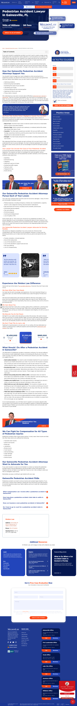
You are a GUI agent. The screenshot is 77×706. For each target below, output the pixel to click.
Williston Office (47, 690)
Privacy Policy (58, 704)
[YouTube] (13, 642)
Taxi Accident (56, 141)
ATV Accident (56, 116)
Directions (55, 637)
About (13, 2)
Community (6, 562)
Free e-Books (6, 564)
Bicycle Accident (57, 119)
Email (56, 77)
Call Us (44, 425)
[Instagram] (16, 642)
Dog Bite (55, 130)
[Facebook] (8, 642)
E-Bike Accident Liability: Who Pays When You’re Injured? (38, 571)
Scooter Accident (57, 136)
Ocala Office (46, 654)
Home (3, 48)
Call (46, 637)
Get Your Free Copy (62, 173)
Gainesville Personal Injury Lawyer (11, 48)
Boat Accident (56, 121)
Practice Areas (37, 2)
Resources (47, 2)
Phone (54, 71)
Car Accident (56, 125)
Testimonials (24, 636)
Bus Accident (56, 123)
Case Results (20, 2)
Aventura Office (48, 678)
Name (54, 65)
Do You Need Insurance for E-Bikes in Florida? (37, 566)
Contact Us (54, 2)
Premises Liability (57, 134)
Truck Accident (57, 143)
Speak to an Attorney (13, 32)
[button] (4, 337)
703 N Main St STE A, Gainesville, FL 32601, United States (11, 524)
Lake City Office (48, 666)
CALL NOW (65, 2)
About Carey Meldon (63, 52)
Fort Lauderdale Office (50, 642)
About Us (23, 632)
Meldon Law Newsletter (62, 100)
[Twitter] (10, 642)
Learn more (56, 572)
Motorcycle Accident (58, 132)
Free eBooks (24, 643)
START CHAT (67, 693)
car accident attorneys (25, 286)
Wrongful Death (57, 148)
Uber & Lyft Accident (58, 145)
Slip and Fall (56, 139)
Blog (4, 561)
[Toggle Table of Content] (45, 52)
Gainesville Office (48, 630)
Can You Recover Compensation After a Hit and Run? (38, 562)
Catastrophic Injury (58, 128)
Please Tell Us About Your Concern (62, 84)
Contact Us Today (62, 209)
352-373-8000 (13, 528)
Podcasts (5, 566)
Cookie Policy (62, 704)
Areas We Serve (27, 2)
